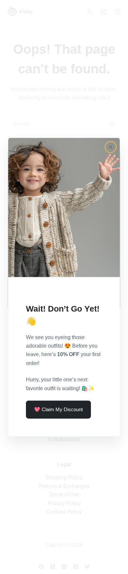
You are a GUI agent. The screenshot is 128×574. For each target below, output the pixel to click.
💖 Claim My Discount (58, 409)
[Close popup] (110, 147)
